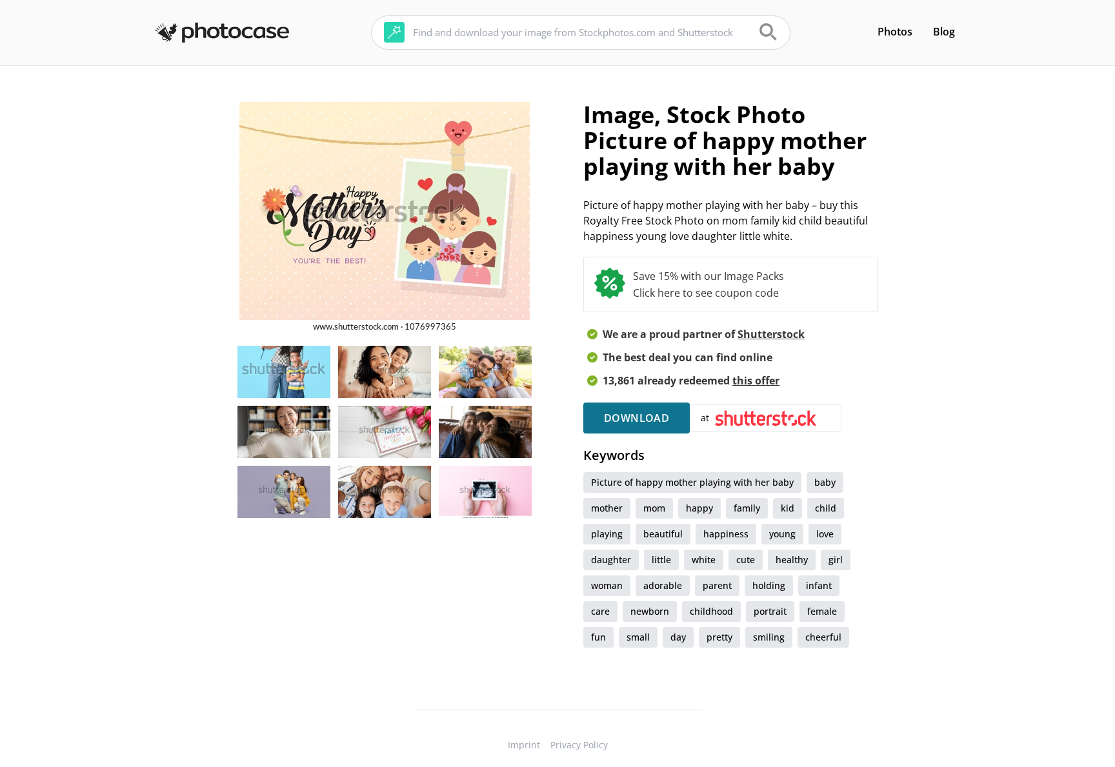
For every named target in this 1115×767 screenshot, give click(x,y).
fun (598, 637)
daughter (611, 559)
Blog (944, 32)
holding (768, 585)
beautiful (663, 534)
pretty (719, 637)
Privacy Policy (579, 745)
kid (787, 508)
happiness (725, 534)
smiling (769, 637)
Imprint (524, 745)
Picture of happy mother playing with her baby (692, 482)
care (600, 611)
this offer (755, 381)
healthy (792, 559)
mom (654, 508)
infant (819, 585)
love (825, 534)
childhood (711, 611)
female (822, 611)
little (661, 559)
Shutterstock (771, 334)
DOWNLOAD (636, 418)
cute (745, 559)
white (704, 559)
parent (717, 585)
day (678, 637)
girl (836, 559)
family (747, 508)
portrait (770, 611)
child (825, 508)
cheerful (823, 637)
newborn (649, 611)
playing (607, 534)
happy (699, 508)
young (782, 534)
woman (607, 585)
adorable (662, 585)
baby (825, 482)
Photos (895, 32)
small (638, 637)
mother (607, 508)
